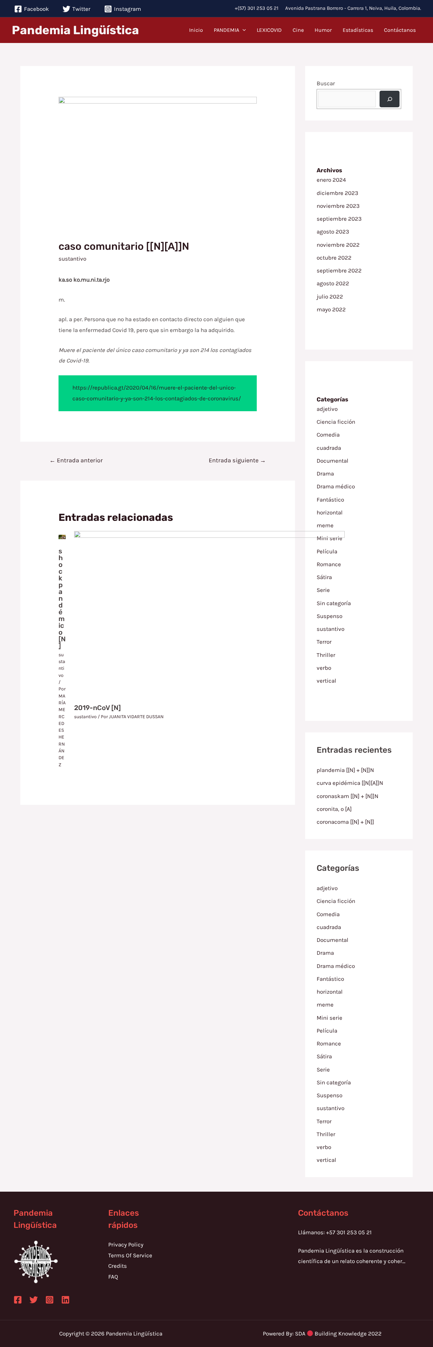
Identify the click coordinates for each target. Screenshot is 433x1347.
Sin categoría (334, 1082)
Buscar (326, 83)
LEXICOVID (269, 30)
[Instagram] (49, 1300)
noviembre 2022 (338, 244)
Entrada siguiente (237, 460)
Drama (325, 473)
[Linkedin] (65, 1300)
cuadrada (329, 447)
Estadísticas (358, 30)
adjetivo (327, 408)
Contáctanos (400, 30)
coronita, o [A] (334, 808)
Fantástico (330, 499)
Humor (323, 30)
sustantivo (72, 258)
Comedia (328, 434)
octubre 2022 (334, 257)
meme (325, 525)
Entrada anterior (76, 460)
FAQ (113, 1276)
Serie (323, 1069)
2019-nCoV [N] (97, 708)
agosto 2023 (333, 231)
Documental (332, 460)
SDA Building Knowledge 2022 (338, 1333)
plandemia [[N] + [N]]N (345, 770)
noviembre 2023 (338, 205)
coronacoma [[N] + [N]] (345, 821)
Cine (298, 30)
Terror (324, 1121)
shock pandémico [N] (62, 598)
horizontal (330, 512)
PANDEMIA (226, 30)
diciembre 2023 (337, 193)
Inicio (196, 30)
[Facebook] (18, 1300)
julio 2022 (330, 296)
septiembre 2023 (339, 218)
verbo (324, 1147)
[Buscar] (390, 99)
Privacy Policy (125, 1244)
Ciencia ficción (336, 421)
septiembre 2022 (339, 270)
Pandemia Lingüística (75, 30)
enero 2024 (331, 179)
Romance (329, 1043)
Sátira (324, 1056)
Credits (117, 1265)
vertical (326, 1159)
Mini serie (329, 1017)
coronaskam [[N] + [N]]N (348, 796)
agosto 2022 (333, 283)
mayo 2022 (331, 309)
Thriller (326, 1134)
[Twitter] (33, 1300)
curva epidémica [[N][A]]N (350, 782)
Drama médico (336, 486)
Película (327, 1030)
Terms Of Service (130, 1255)
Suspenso (329, 1095)
